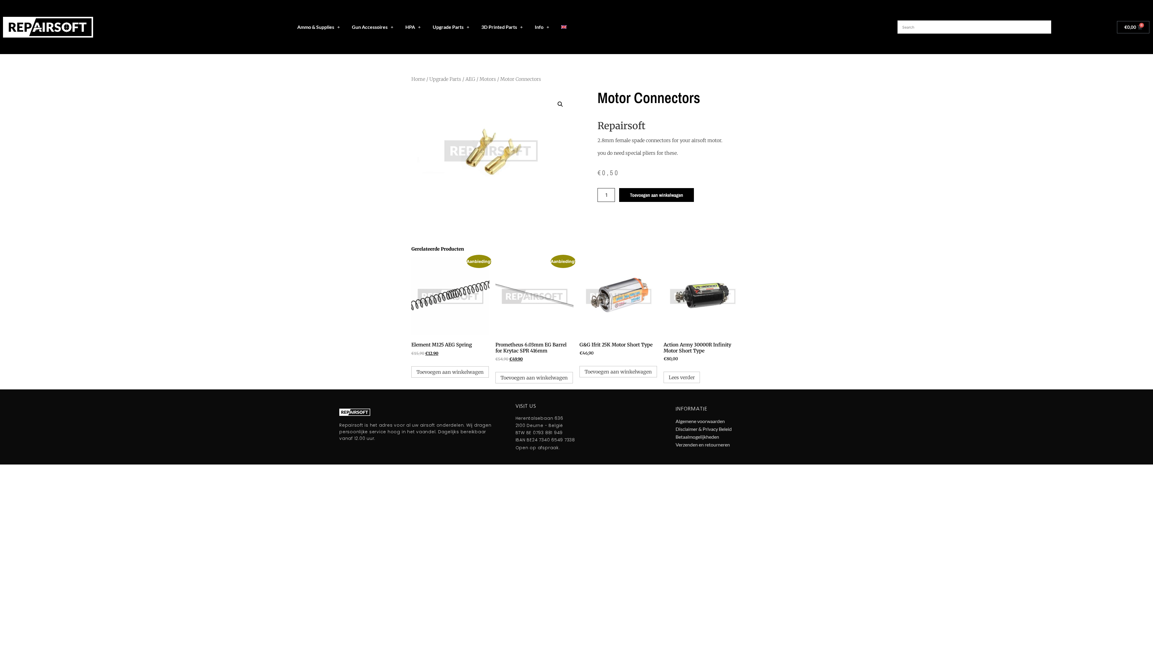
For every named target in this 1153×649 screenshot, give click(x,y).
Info (539, 27)
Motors (488, 79)
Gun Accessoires (370, 27)
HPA (410, 27)
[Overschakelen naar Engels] (564, 27)
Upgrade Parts (448, 27)
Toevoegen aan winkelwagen (656, 195)
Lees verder (682, 377)
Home (418, 79)
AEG (470, 79)
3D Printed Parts (499, 27)
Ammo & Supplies (315, 27)
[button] (560, 104)
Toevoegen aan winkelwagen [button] (450, 372)
